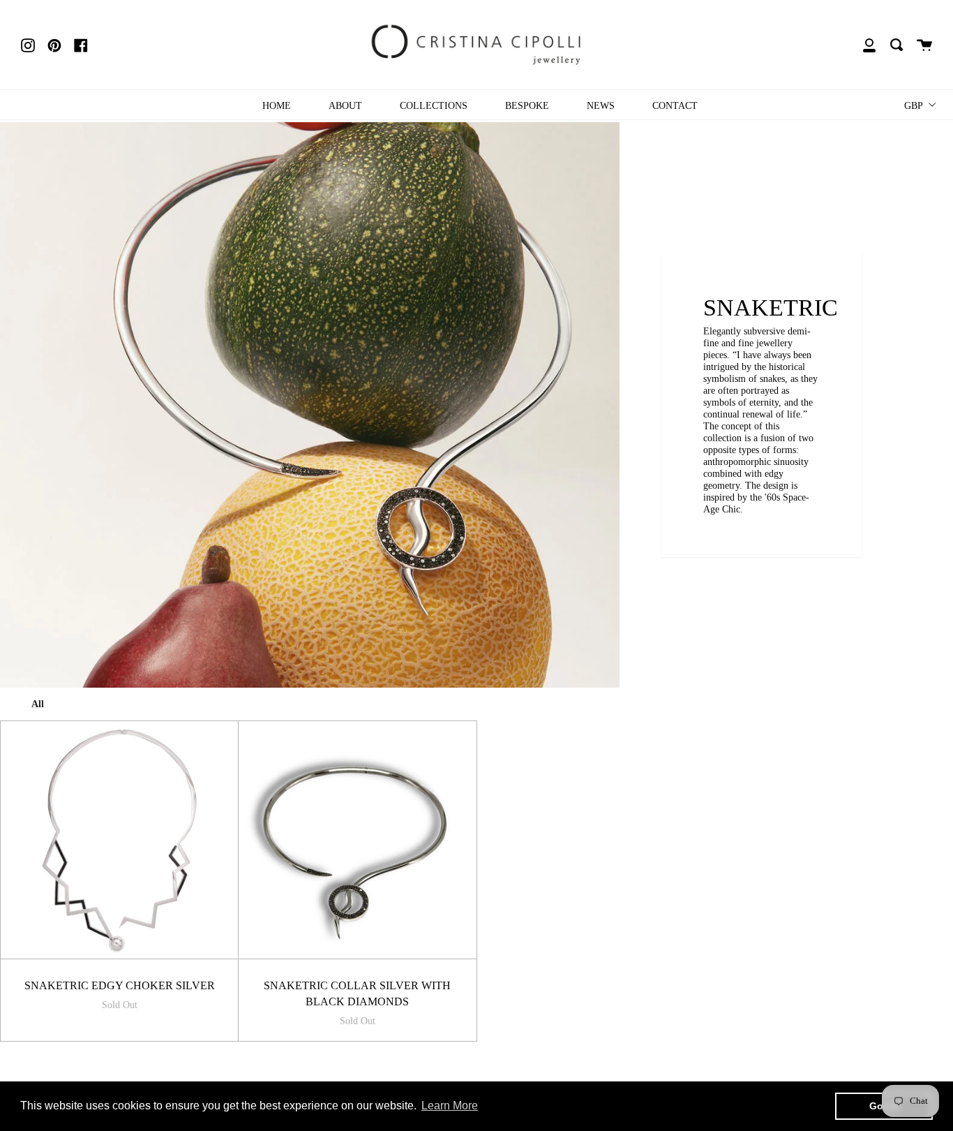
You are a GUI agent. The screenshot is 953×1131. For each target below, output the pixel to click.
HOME (276, 105)
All (37, 703)
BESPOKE (527, 105)
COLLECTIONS (433, 105)
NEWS (601, 105)
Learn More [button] (449, 1105)
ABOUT (345, 105)
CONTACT (675, 105)
